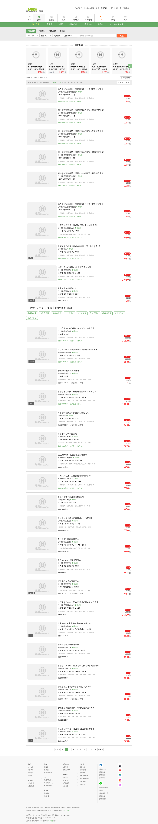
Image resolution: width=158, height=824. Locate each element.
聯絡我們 (82, 764)
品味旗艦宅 (32, 313)
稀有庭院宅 (119, 313)
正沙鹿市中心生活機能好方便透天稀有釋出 (76, 328)
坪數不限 (57, 36)
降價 (57, 82)
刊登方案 (104, 8)
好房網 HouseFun (103, 787)
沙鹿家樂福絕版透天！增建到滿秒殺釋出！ (76, 708)
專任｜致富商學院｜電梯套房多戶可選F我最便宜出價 (80, 131)
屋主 (79, 82)
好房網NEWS (102, 769)
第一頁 (57, 749)
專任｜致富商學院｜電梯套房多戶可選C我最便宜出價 (81, 152)
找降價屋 (30, 770)
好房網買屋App (48, 780)
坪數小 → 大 (122, 82)
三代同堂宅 (69, 313)
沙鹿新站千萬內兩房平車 (68, 644)
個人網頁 (65, 780)
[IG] (120, 780)
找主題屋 (48, 24)
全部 (32, 82)
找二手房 (36, 24)
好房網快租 (102, 772)
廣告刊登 (82, 767)
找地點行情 (31, 783)
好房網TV (101, 790)
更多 (125, 20)
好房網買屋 (102, 775)
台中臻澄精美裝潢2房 (67, 288)
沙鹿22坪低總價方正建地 (68, 371)
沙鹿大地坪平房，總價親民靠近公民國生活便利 (78, 225)
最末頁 (100, 749)
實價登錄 (76, 20)
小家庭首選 (44, 313)
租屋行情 (46, 770)
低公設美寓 (81, 313)
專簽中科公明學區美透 (67, 434)
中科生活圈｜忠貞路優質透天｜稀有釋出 (75, 518)
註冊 (97, 8)
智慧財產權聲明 (84, 778)
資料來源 (82, 784)
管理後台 (126, 8)
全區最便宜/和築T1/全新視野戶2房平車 (74, 687)
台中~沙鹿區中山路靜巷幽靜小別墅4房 (74, 623)
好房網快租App (48, 783)
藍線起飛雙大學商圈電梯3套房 (71, 497)
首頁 (29, 20)
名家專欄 (65, 767)
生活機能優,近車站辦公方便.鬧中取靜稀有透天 (77, 349)
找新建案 (46, 793)
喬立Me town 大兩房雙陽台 (69, 560)
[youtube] (120, 770)
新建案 (51, 20)
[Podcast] (120, 785)
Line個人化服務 (89, 8)
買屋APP (101, 24)
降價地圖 (88, 20)
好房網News (66, 764)
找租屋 (46, 767)
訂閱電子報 (83, 770)
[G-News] (120, 775)
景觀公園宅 (94, 313)
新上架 (68, 82)
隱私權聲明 (83, 781)
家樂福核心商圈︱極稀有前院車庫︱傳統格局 (77, 392)
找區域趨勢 (31, 786)
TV (101, 20)
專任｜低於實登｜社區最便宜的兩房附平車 (76, 729)
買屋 (39, 20)
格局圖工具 (66, 783)
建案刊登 (46, 796)
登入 (111, 8)
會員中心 (118, 8)
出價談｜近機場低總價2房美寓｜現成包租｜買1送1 (80, 246)
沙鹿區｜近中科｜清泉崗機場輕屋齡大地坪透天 (78, 602)
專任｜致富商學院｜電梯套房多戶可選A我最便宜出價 (81, 204)
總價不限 (44, 36)
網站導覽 (82, 773)
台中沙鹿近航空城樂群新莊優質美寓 (73, 413)
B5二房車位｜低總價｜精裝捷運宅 (72, 455)
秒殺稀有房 (106, 313)
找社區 (60, 24)
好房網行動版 (48, 786)
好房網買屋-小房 (103, 793)
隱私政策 (66, 810)
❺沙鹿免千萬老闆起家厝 (68, 539)
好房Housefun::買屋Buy (35, 10)
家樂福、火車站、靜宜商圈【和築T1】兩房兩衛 (78, 666)
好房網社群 (102, 778)
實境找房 (44, 82)
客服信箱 (50, 821)
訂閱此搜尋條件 (125, 78)
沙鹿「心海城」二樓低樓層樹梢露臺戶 (74, 476)
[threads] (120, 765)
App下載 (78, 8)
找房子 (122, 36)
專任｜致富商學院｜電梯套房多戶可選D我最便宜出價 (81, 110)
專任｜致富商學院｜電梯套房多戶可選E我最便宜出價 (81, 173)
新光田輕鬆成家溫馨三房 (68, 581)
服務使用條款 (84, 775)
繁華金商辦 (56, 313)
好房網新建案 (102, 799)
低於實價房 (73, 24)
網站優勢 (65, 777)
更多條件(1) (68, 36)
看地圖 (80, 92)
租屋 (63, 20)
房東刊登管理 (48, 773)
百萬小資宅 (32, 318)
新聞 (113, 20)
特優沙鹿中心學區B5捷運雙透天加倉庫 (74, 267)
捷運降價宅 (87, 24)
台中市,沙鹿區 (32, 36)
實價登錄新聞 (66, 770)
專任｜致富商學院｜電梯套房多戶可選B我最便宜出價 (81, 89)
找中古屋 (30, 767)
